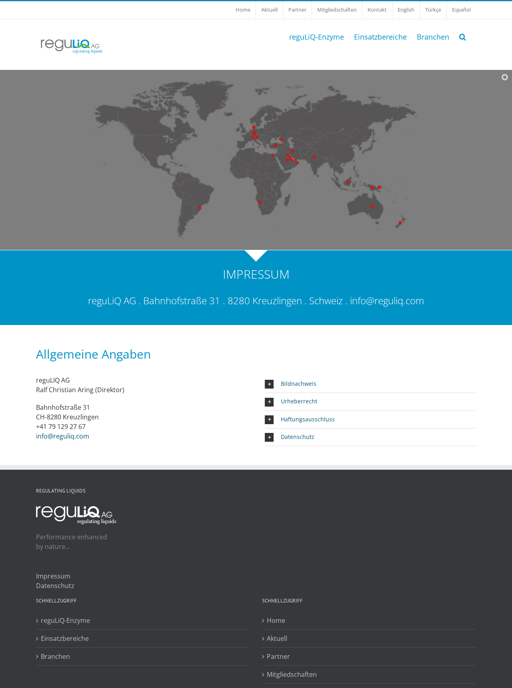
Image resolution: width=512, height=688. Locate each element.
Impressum (53, 576)
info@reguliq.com (387, 300)
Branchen (55, 656)
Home (276, 620)
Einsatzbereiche (65, 638)
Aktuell (277, 638)
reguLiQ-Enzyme (65, 620)
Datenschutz (55, 585)
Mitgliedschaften (292, 674)
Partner (278, 656)
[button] (462, 36)
